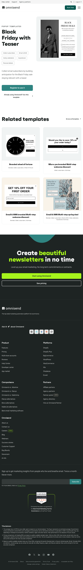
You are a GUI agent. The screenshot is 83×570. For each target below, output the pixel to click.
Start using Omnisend (41, 276)
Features (5, 348)
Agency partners (25, 2)
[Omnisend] (11, 8)
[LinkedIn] (39, 555)
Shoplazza (46, 371)
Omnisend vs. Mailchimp (10, 395)
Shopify (45, 348)
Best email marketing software (12, 411)
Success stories (7, 443)
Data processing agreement (33, 561)
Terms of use (46, 561)
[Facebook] (29, 555)
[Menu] (79, 9)
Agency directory (49, 399)
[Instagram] (43, 555)
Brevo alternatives (8, 403)
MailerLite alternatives (9, 407)
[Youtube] (48, 555)
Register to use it (17, 88)
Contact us (6, 427)
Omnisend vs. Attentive (10, 387)
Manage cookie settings (33, 564)
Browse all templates (72, 119)
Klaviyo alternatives (8, 399)
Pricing (4, 352)
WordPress (47, 360)
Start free (70, 7)
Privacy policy (55, 561)
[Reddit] (53, 555)
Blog (3, 435)
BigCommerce (48, 356)
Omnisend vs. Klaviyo (9, 391)
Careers (7, 431)
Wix (44, 367)
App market (6, 371)
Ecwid (45, 375)
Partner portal (48, 395)
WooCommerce (48, 363)
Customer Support (8, 446)
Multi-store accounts (9, 356)
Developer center (8, 367)
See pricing (41, 283)
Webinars (5, 439)
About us (5, 423)
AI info (4, 458)
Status (22, 561)
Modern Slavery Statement (49, 564)
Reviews (5, 360)
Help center (6, 2)
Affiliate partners (49, 387)
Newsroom (6, 454)
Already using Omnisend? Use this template (16, 96)
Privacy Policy (21, 485)
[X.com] (34, 555)
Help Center (6, 363)
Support (14, 2)
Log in (78, 2)
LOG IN (55, 395)
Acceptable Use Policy (67, 561)
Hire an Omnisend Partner (52, 403)
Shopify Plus (47, 352)
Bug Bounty (6, 450)
